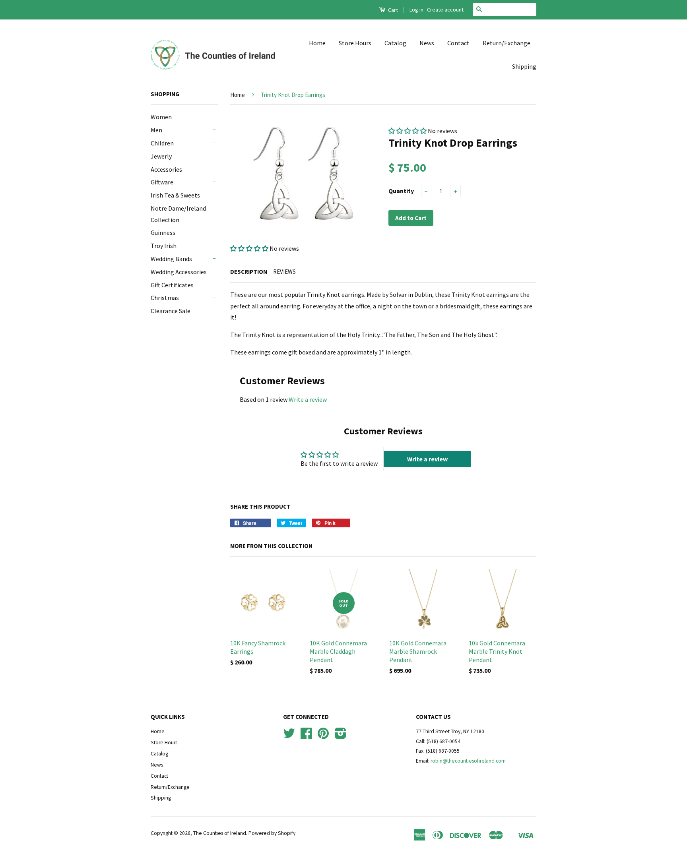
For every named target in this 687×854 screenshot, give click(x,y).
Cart (392, 10)
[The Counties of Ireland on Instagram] (340, 736)
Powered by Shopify (271, 833)
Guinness (163, 232)
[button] (249, 248)
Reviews (284, 271)
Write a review (308, 399)
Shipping (524, 66)
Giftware (162, 182)
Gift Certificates (172, 285)
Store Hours (355, 43)
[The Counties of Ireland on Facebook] (306, 736)
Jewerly (161, 156)
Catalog (395, 43)
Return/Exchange (506, 43)
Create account (445, 9)
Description (248, 271)
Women (161, 117)
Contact (458, 43)
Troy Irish (164, 246)
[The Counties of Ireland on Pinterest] (323, 736)
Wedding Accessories (179, 272)
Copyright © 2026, (172, 833)
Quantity (401, 191)
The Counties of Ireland (219, 833)
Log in (416, 9)
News (426, 43)
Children (162, 143)
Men (156, 130)
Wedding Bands (171, 259)
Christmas (165, 298)
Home (317, 43)
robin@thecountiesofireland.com (468, 760)
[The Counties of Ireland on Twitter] (289, 736)
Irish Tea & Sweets (175, 195)
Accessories (166, 169)
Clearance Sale (170, 311)
